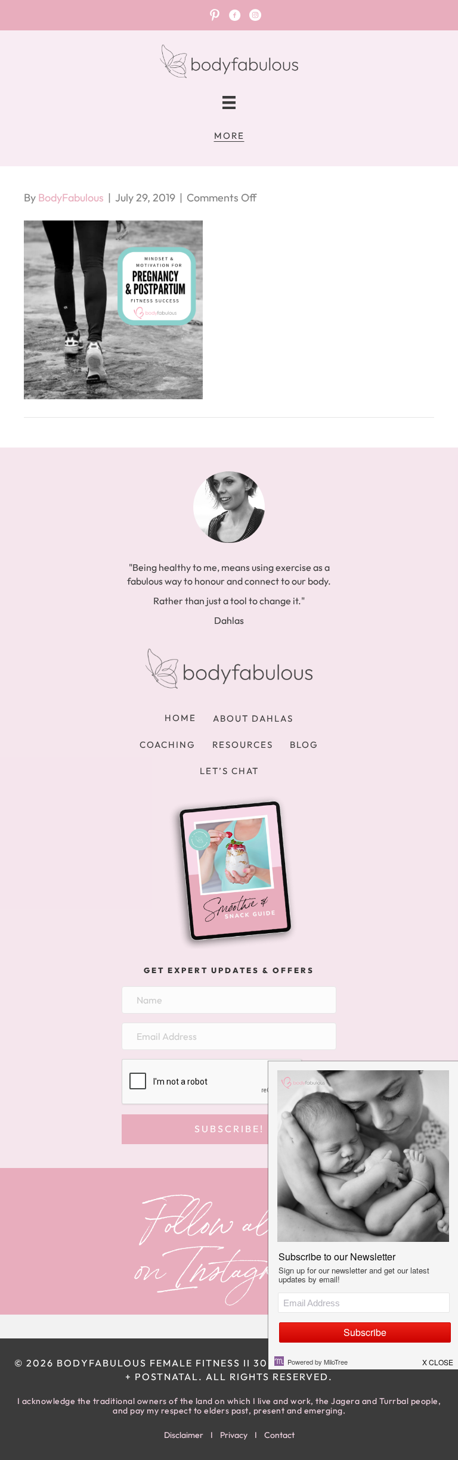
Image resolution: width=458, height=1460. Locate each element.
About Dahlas (253, 718)
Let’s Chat (229, 770)
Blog (304, 744)
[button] (229, 1129)
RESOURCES (242, 744)
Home (180, 717)
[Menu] (229, 103)
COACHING (168, 744)
